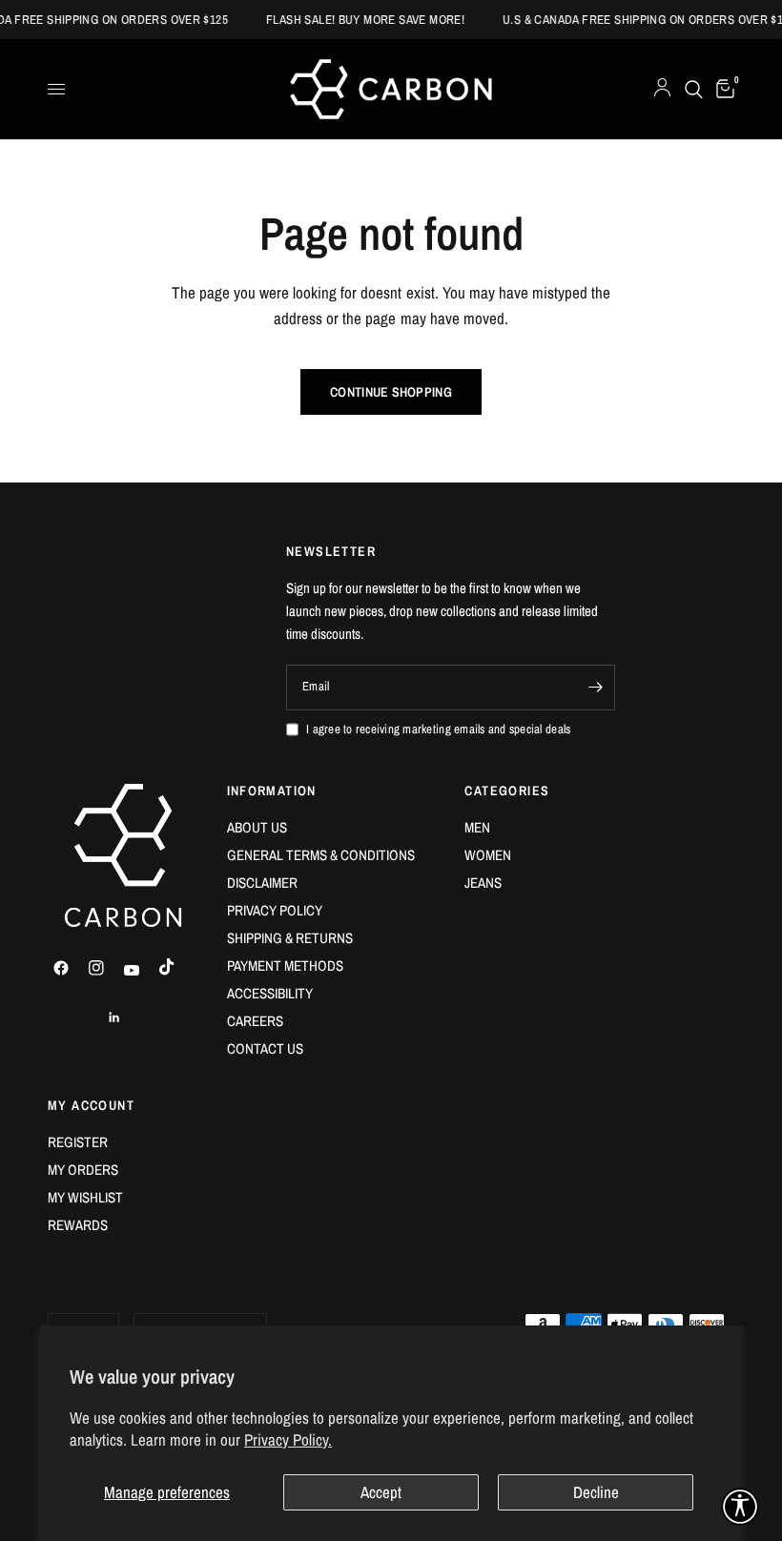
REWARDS (78, 1225)
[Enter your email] (596, 687)
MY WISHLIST (85, 1197)
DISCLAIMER (262, 883)
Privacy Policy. (288, 1439)
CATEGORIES (506, 790)
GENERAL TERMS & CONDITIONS (321, 855)
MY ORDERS (83, 1170)
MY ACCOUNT (91, 1105)
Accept (380, 1492)
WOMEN (487, 855)
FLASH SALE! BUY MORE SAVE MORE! (417, 19)
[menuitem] (332, 827)
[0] (722, 89)
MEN (477, 827)
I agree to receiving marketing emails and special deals (438, 729)
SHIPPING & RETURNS (290, 938)
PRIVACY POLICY (274, 910)
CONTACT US (265, 1048)
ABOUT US (257, 827)
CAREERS (255, 1021)
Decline (596, 1492)
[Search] (694, 89)
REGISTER (78, 1142)
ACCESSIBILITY (270, 993)
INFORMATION (272, 790)
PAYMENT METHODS (285, 965)
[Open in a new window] (69, 968)
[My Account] (662, 89)
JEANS (483, 883)
